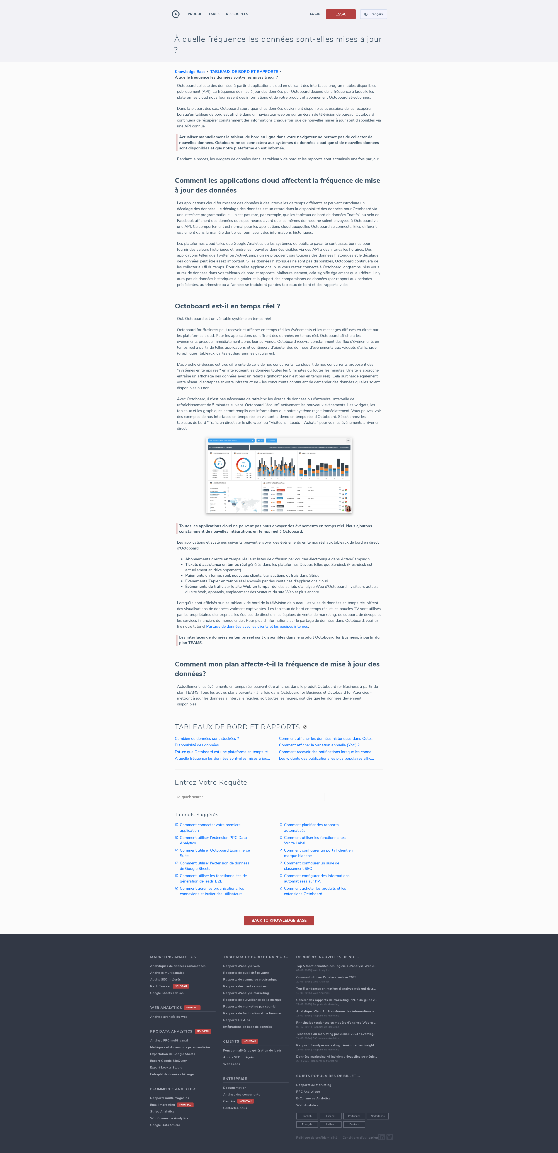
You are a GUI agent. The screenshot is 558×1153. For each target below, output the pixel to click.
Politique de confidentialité (316, 1138)
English (307, 1116)
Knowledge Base (190, 72)
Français (307, 1124)
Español (330, 1116)
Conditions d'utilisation (360, 1138)
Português (354, 1116)
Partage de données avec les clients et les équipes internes (257, 626)
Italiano (330, 1124)
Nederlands (378, 1116)
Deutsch (354, 1124)
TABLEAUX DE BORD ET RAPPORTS (244, 72)
